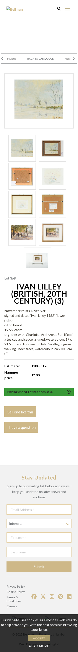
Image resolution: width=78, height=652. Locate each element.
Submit (39, 566)
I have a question (21, 427)
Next (67, 58)
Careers (11, 606)
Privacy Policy (15, 586)
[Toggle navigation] (67, 8)
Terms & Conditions (13, 599)
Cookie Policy (15, 591)
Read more (39, 646)
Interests (15, 523)
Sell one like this (20, 412)
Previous (11, 58)
